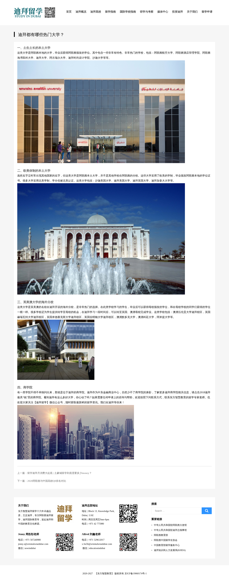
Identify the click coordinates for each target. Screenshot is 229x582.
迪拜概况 (81, 11)
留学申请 (207, 11)
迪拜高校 (95, 11)
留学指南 (110, 11)
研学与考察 (146, 11)
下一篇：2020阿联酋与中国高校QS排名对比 (41, 481)
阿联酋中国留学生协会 (164, 540)
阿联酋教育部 (159, 535)
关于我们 (192, 11)
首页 (69, 11)
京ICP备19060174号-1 (136, 573)
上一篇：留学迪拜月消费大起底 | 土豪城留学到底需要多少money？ (54, 473)
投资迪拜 (177, 11)
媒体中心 (162, 11)
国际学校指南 (128, 11)
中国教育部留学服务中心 (165, 545)
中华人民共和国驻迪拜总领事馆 (169, 530)
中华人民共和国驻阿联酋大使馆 (169, 525)
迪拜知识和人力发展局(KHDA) (168, 550)
